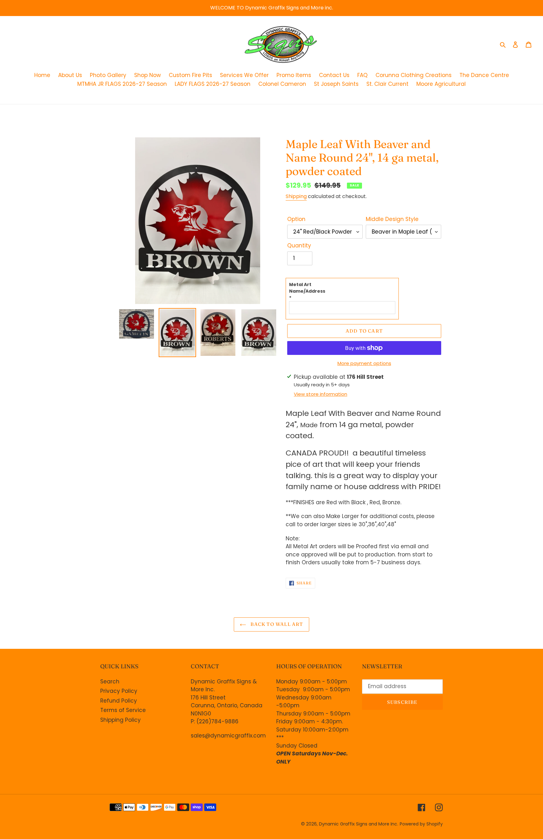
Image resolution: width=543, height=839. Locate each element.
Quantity (299, 245)
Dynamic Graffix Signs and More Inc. (358, 824)
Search (109, 681)
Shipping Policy (120, 720)
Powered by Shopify (421, 824)
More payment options (364, 363)
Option (296, 219)
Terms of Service (123, 710)
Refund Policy (118, 700)
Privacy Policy (118, 691)
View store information (320, 394)
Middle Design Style (392, 219)
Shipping (296, 196)
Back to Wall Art (276, 624)
